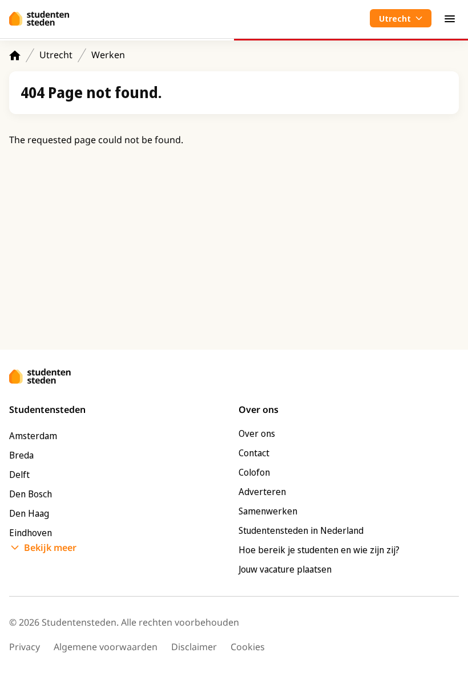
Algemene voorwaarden (106, 646)
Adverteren (262, 491)
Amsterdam (33, 435)
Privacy (24, 646)
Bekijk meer (50, 547)
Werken (108, 54)
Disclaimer (194, 646)
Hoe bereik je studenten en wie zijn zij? (319, 550)
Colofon (254, 472)
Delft (19, 474)
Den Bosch (30, 494)
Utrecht (55, 54)
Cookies (248, 646)
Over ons (257, 433)
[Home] (15, 55)
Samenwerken (268, 511)
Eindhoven (30, 532)
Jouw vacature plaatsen (285, 569)
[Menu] (450, 18)
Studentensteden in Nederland (301, 530)
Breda (21, 455)
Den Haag (29, 513)
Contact (254, 453)
